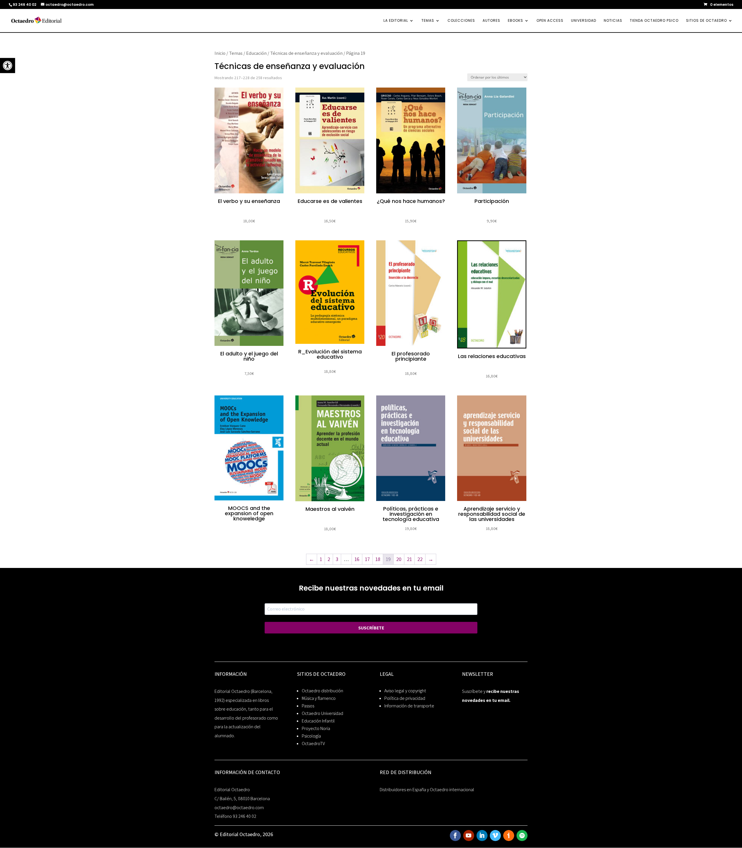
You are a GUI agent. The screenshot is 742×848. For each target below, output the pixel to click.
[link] (7, 65)
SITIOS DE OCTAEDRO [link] (706, 21)
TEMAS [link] (427, 21)
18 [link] (377, 559)
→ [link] (430, 559)
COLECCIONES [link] (461, 21)
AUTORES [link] (491, 21)
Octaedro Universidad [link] (322, 713)
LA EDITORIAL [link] (395, 21)
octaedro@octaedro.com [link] (239, 808)
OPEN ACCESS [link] (550, 21)
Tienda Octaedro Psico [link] (654, 21)
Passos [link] (308, 706)
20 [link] (398, 559)
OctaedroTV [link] (313, 743)
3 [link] (337, 559)
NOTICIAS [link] (613, 21)
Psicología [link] (311, 736)
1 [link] (321, 559)
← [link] (311, 559)
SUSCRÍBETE (371, 628)
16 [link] (356, 559)
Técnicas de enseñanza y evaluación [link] (306, 53)
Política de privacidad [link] (404, 698)
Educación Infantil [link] (318, 721)
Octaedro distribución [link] (322, 691)
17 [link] (367, 559)
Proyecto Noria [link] (316, 728)
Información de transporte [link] (409, 706)
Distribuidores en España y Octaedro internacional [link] (427, 790)
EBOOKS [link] (515, 21)
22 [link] (420, 559)
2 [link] (329, 559)
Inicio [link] (219, 53)
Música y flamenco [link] (319, 698)
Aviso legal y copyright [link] (405, 691)
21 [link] (409, 559)
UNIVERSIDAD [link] (583, 21)
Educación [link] (256, 53)
